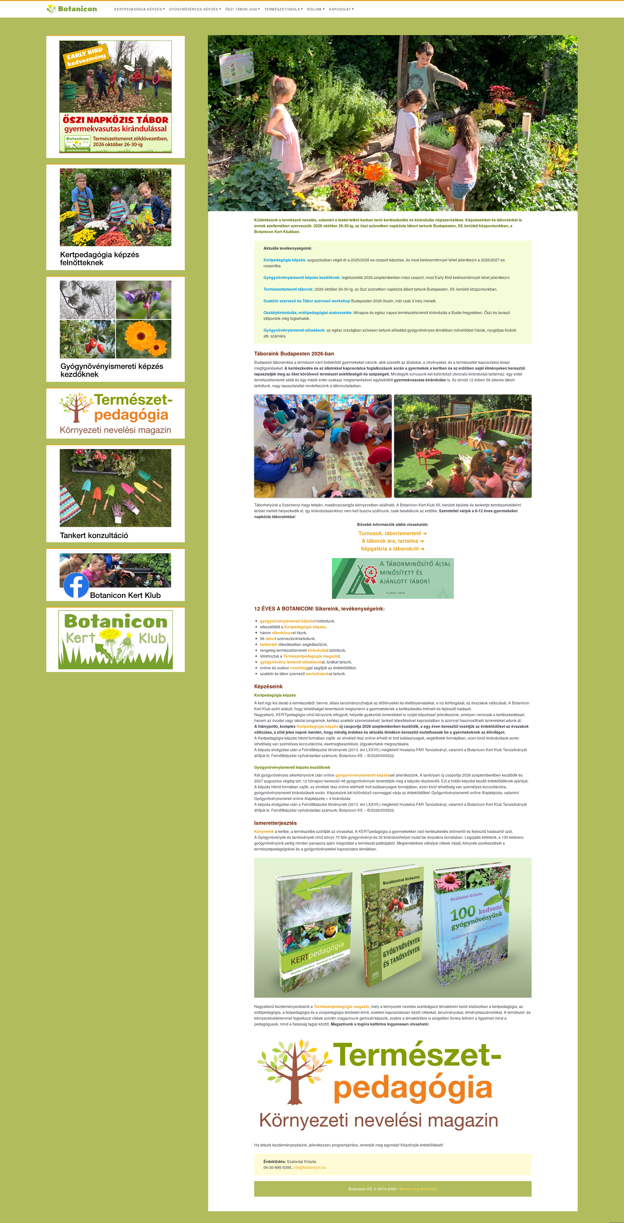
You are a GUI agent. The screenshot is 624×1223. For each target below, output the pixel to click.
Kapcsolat (340, 9)
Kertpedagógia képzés (138, 9)
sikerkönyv (282, 632)
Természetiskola (282, 9)
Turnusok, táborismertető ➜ (393, 533)
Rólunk (314, 9)
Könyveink (264, 831)
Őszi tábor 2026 (241, 9)
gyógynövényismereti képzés (287, 621)
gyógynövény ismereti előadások (291, 662)
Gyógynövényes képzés (193, 9)
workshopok (317, 673)
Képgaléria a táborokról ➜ (393, 548)
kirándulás (317, 650)
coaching (298, 668)
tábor (270, 638)
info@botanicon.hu (309, 1167)
